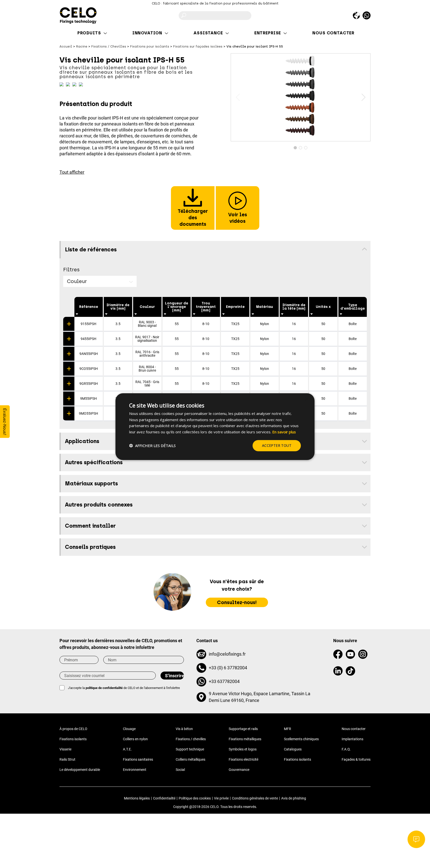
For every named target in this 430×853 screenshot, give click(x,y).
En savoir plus (284, 431)
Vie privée (221, 798)
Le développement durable (79, 770)
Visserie (65, 749)
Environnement (134, 770)
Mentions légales (137, 798)
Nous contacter (354, 729)
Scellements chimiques (301, 739)
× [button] (306, 399)
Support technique (190, 749)
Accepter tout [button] (276, 445)
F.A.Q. (346, 749)
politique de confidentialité (104, 688)
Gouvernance (239, 770)
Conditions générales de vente (255, 798)
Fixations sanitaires (138, 759)
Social (180, 770)
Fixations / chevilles (191, 739)
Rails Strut (67, 759)
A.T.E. (127, 749)
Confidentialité (164, 798)
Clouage (129, 729)
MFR (287, 729)
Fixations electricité (243, 759)
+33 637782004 (224, 681)
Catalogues (293, 749)
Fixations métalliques (245, 739)
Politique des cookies (195, 798)
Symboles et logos (243, 749)
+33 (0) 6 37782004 (228, 667)
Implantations (352, 739)
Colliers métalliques (190, 759)
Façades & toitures (356, 759)
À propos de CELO (73, 729)
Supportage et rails (243, 729)
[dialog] (215, 426)
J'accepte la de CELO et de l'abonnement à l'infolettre (124, 688)
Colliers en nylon (135, 739)
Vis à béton (184, 729)
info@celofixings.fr (227, 654)
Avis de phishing (293, 798)
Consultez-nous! (237, 602)
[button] (363, 97)
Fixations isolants (73, 739)
